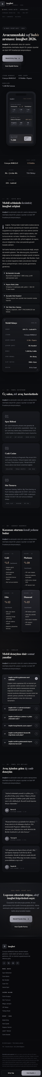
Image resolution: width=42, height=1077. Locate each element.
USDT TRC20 (6, 1031)
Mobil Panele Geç (21, 919)
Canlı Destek (6, 1034)
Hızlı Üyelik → (31, 1073)
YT (17, 963)
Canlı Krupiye (6, 996)
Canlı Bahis (5, 976)
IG (13, 963)
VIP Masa (5, 1007)
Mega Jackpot (6, 1003)
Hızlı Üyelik (5, 1023)
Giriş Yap (11, 1073)
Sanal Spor (5, 987)
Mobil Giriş (5, 1020)
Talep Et (26, 138)
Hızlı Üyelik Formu (11, 66)
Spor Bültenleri (7, 973)
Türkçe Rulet (6, 1011)
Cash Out (5, 983)
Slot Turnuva (6, 1000)
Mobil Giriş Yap (13, 58)
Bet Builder (5, 980)
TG (8, 963)
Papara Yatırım (7, 1027)
